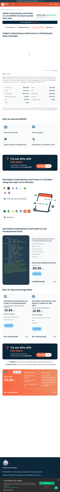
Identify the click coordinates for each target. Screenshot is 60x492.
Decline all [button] (47, 487)
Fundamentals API (23, 27)
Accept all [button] (47, 483)
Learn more (40, 1)
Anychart (56, 70)
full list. (47, 385)
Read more (6, 486)
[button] (20, 487)
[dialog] (30, 485)
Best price (49, 27)
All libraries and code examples (16, 199)
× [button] (58, 479)
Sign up (56, 4)
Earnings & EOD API (38, 27)
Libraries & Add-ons (8, 27)
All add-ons (10, 217)
